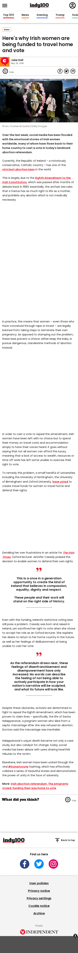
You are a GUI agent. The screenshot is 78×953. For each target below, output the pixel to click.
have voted (60, 482)
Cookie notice (39, 906)
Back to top (68, 840)
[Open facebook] (24, 864)
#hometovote (18, 767)
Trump (60, 15)
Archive (39, 913)
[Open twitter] (39, 864)
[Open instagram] (53, 864)
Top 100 (8, 15)
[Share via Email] (72, 71)
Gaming (42, 15)
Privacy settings (39, 898)
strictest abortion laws (18, 169)
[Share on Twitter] (66, 71)
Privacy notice (39, 891)
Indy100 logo (39, 5)
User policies (39, 883)
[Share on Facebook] (60, 71)
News (25, 15)
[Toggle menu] (6, 5)
